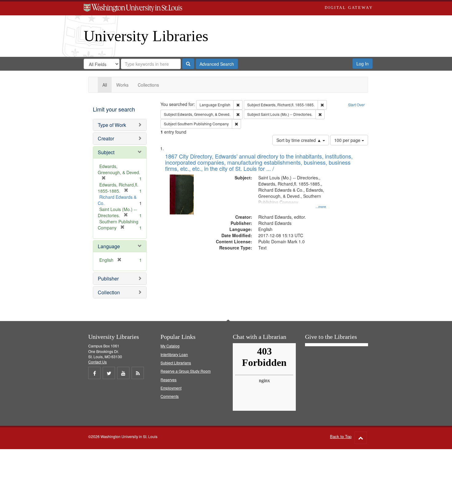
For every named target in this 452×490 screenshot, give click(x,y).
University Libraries (146, 36)
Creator (106, 138)
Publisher (108, 278)
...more (320, 206)
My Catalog (170, 345)
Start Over (356, 104)
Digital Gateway (349, 7)
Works (122, 85)
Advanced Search (217, 64)
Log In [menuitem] (362, 64)
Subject (106, 152)
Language (109, 246)
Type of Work (112, 124)
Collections (148, 85)
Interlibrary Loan (174, 354)
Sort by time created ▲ (299, 140)
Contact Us (97, 361)
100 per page (348, 140)
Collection (109, 292)
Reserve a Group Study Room (186, 371)
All (104, 85)
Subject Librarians (176, 362)
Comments (170, 396)
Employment (171, 387)
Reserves (168, 379)
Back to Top (340, 436)
